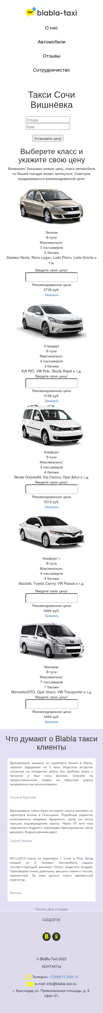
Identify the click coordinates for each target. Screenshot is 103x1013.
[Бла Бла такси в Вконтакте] (46, 935)
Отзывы (51, 55)
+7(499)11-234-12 (63, 976)
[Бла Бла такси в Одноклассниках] (56, 935)
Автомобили (52, 41)
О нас (51, 27)
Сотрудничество (51, 69)
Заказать (51, 294)
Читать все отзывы (51, 909)
